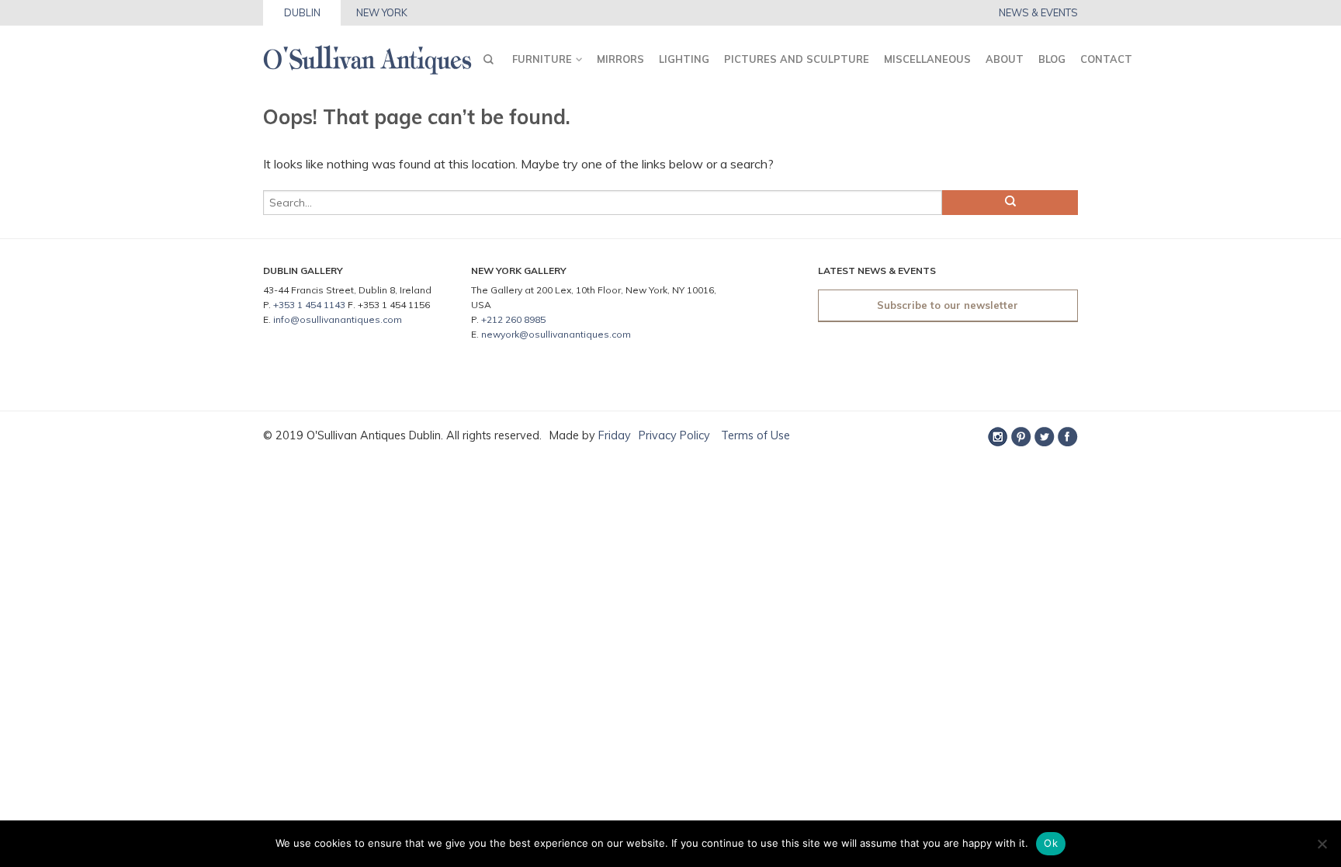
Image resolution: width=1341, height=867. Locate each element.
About (1005, 59)
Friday (614, 435)
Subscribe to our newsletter (947, 305)
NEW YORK (381, 12)
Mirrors (620, 59)
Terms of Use (754, 435)
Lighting (684, 59)
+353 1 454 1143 (309, 304)
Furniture (542, 59)
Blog (1052, 59)
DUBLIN (302, 12)
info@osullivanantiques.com (337, 319)
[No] (1321, 843)
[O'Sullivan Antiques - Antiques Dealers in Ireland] (367, 55)
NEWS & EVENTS (1038, 13)
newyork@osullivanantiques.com (556, 334)
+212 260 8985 (513, 319)
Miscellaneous (927, 59)
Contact (1106, 59)
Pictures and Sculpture (796, 59)
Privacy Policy (674, 435)
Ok (1051, 843)
